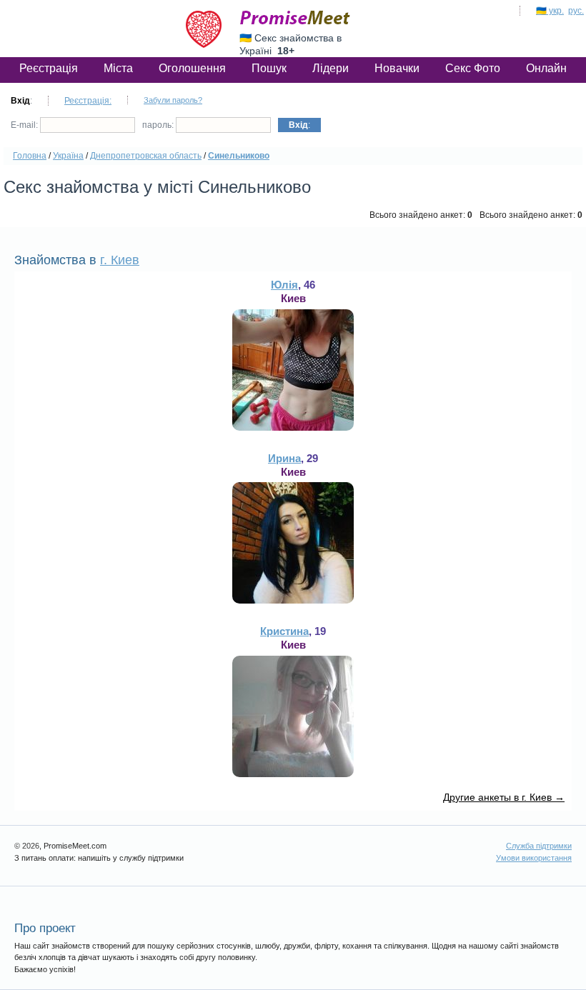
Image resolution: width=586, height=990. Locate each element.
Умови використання (534, 858)
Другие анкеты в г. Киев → (504, 797)
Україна (68, 156)
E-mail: (25, 125)
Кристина (284, 631)
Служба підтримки (539, 845)
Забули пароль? (173, 100)
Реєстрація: (87, 101)
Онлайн (546, 68)
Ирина (284, 458)
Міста (118, 68)
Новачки (396, 68)
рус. (576, 11)
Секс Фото (472, 68)
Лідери (330, 68)
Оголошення (192, 68)
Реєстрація (48, 68)
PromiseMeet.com (295, 18)
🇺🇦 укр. (550, 11)
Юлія (284, 285)
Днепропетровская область (146, 156)
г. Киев (119, 260)
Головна (29, 156)
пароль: (159, 125)
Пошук (269, 68)
